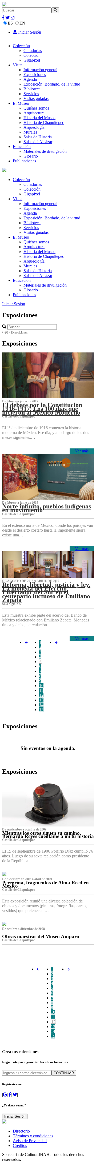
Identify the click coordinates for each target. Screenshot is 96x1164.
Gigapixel (31, 60)
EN (22, 23)
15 (41, 709)
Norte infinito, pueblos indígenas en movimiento (46, 508)
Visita (17, 65)
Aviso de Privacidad (30, 1140)
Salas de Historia (37, 137)
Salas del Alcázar (37, 141)
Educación (22, 146)
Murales (30, 132)
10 (41, 685)
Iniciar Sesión (29, 32)
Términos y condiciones (33, 1136)
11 (41, 690)
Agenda (30, 79)
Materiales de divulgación (45, 151)
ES (10, 23)
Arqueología (34, 127)
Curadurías (32, 50)
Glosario (30, 156)
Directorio (21, 1131)
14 (41, 705)
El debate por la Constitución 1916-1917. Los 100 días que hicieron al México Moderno (42, 409)
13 (41, 700)
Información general (40, 69)
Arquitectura (34, 113)
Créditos (20, 1145)
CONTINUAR (64, 1073)
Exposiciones (34, 74)
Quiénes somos (36, 108)
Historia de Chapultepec (43, 122)
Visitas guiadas (36, 98)
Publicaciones (24, 161)
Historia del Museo (39, 117)
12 (41, 695)
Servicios (31, 93)
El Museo (21, 103)
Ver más (82, 451)
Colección (21, 45)
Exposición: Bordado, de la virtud (51, 84)
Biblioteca (32, 89)
